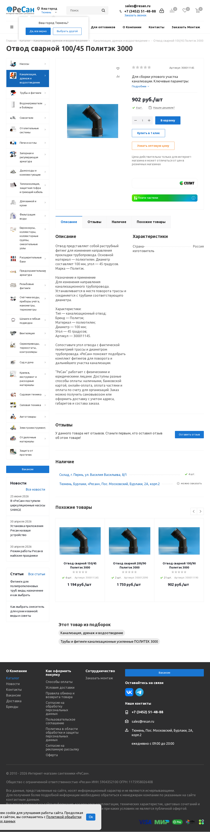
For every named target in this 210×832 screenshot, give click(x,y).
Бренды (12, 707)
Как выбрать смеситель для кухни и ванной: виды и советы (27, 611)
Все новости (35, 489)
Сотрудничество (100, 671)
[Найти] (103, 10)
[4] (145, 67)
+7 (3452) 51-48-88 (140, 11)
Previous (194, 511)
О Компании (16, 671)
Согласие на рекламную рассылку (62, 747)
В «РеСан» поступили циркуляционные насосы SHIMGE (27, 505)
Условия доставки (60, 687)
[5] (149, 67)
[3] (142, 67)
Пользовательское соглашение (60, 721)
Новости (13, 684)
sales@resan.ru (138, 6)
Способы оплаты (59, 682)
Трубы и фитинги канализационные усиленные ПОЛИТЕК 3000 (109, 641)
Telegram (139, 692)
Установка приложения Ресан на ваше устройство (26, 530)
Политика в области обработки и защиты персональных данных (62, 734)
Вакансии (27, 469)
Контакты (14, 689)
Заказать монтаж (99, 678)
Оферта (52, 755)
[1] (134, 67)
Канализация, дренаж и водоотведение (91, 633)
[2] (138, 67)
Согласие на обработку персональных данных (57, 708)
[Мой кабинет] (162, 10)
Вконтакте (129, 692)
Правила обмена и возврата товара (60, 695)
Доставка (14, 701)
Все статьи (36, 574)
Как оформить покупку (58, 672)
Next (200, 511)
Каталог (12, 678)
